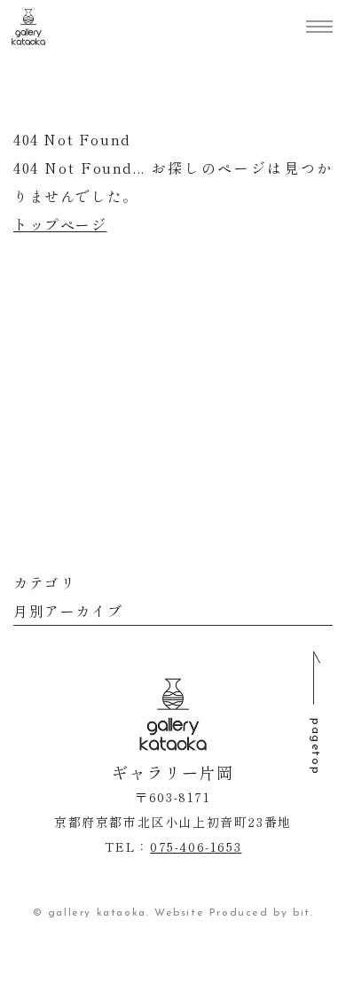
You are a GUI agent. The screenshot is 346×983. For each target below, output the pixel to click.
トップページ (60, 224)
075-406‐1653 (195, 846)
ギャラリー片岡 (28, 27)
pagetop (315, 746)
